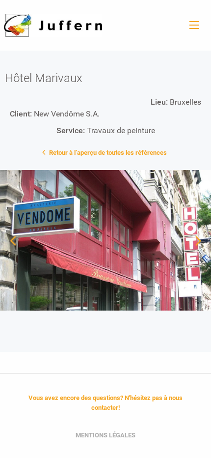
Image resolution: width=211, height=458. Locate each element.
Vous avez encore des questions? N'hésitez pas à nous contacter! (105, 402)
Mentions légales (105, 435)
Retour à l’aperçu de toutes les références (107, 152)
